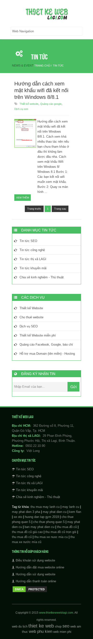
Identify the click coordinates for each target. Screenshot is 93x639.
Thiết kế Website (31, 308)
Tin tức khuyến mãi (33, 268)
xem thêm (22, 197)
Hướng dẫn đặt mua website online (40, 567)
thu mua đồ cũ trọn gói (60, 532)
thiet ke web (41, 625)
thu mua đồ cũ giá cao (27, 532)
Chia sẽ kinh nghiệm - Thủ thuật (42, 277)
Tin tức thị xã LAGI (33, 259)
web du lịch (19, 626)
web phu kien (40, 631)
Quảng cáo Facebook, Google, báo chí (46, 344)
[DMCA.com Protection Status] (30, 592)
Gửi (73, 387)
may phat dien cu (55, 512)
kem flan (75, 512)
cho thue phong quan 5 (49, 522)
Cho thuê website (31, 317)
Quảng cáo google (51, 103)
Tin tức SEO (28, 241)
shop (58, 626)
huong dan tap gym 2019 (42, 517)
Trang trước (34, 208)
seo (65, 626)
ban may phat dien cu (39, 527)
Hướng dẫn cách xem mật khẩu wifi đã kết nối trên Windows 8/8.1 (41, 90)
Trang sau (60, 208)
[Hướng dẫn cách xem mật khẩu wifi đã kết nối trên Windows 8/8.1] (25, 146)
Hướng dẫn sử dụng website (35, 574)
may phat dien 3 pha (26, 512)
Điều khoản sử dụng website (35, 560)
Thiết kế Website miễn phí (38, 335)
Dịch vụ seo (21, 108)
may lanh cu (70, 507)
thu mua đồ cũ (67, 527)
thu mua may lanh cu (45, 507)
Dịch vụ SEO (29, 326)
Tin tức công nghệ (32, 250)
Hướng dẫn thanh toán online (36, 581)
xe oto (18, 517)
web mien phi (62, 631)
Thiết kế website (29, 103)
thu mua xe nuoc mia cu (51, 537)
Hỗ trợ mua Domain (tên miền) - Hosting (47, 353)
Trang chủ (42, 65)
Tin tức (58, 65)
